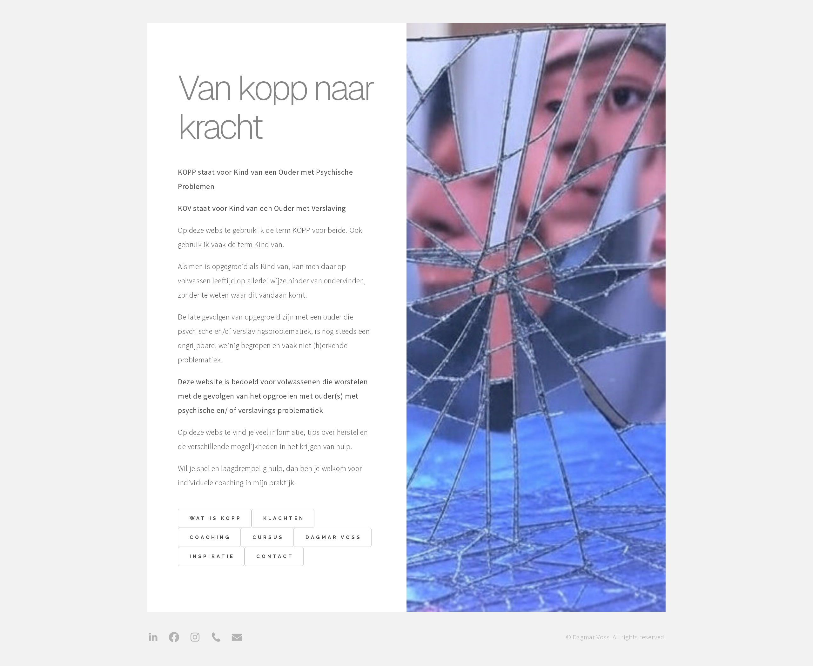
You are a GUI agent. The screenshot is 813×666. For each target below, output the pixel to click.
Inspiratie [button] (212, 556)
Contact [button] (275, 556)
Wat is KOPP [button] (216, 518)
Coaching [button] (210, 537)
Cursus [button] (268, 537)
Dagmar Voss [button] (334, 537)
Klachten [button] (284, 518)
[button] (153, 637)
